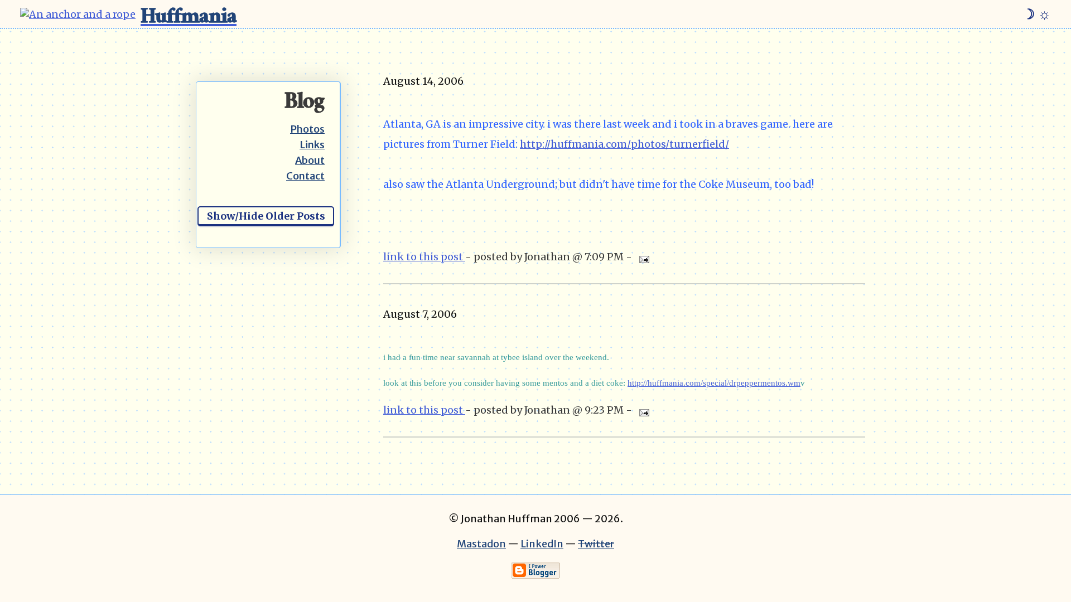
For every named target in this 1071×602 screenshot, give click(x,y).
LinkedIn (541, 543)
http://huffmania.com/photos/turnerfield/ (624, 144)
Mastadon (481, 543)
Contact (305, 175)
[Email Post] (641, 256)
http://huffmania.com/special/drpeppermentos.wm (714, 382)
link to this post (424, 256)
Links (312, 144)
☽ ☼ (1036, 14)
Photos (307, 129)
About (310, 160)
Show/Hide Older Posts (266, 216)
